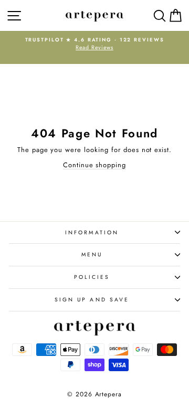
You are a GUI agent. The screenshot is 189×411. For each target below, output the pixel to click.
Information (92, 232)
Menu (91, 254)
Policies (92, 277)
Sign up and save (92, 300)
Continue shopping (94, 165)
